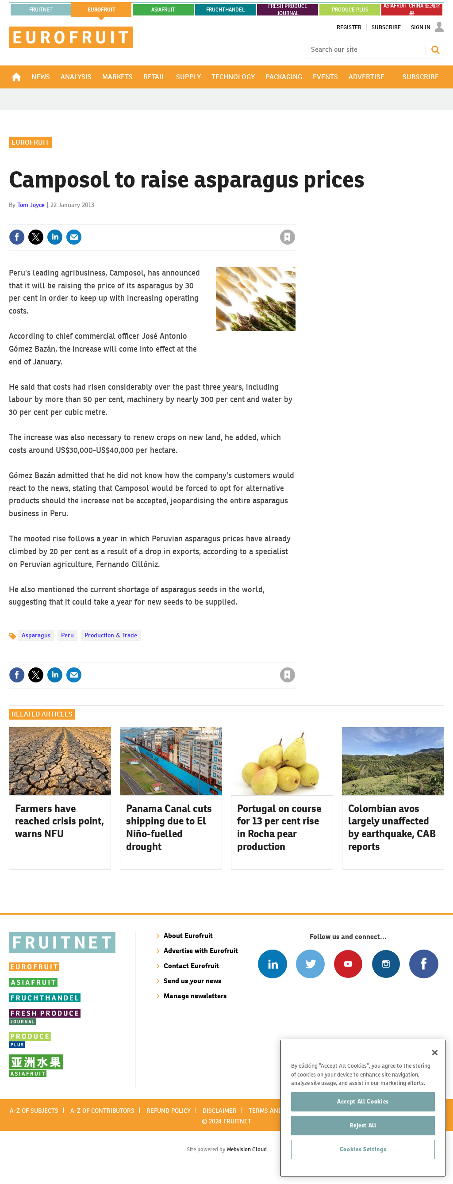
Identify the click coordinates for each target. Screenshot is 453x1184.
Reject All (362, 1125)
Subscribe (386, 27)
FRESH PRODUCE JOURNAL (287, 9)
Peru (67, 635)
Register (349, 27)
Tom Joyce (31, 205)
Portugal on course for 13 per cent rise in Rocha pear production (279, 827)
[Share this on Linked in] (55, 237)
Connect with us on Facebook (423, 964)
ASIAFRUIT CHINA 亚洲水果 (412, 9)
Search (435, 49)
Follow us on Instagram (386, 964)
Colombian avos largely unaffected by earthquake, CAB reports (392, 827)
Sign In (420, 27)
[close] (294, 219)
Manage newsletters (195, 995)
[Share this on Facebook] (17, 237)
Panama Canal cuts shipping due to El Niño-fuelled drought (169, 827)
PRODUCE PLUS (350, 9)
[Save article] (288, 237)
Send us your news (192, 980)
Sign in (182, 219)
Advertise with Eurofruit (201, 950)
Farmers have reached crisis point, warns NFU (59, 821)
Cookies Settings (363, 1149)
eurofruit (101, 9)
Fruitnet (41, 9)
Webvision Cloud (246, 1149)
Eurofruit (30, 142)
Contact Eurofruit (191, 965)
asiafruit (163, 9)
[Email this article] (74, 237)
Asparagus (36, 635)
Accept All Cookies (363, 1101)
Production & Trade (110, 635)
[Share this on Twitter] (36, 237)
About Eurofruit (188, 935)
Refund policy (168, 1111)
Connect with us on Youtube (348, 964)
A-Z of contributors (102, 1111)
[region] (363, 1108)
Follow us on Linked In (272, 964)
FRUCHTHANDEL (225, 9)
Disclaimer (220, 1111)
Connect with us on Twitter (310, 964)
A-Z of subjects (34, 1111)
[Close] (435, 1052)
